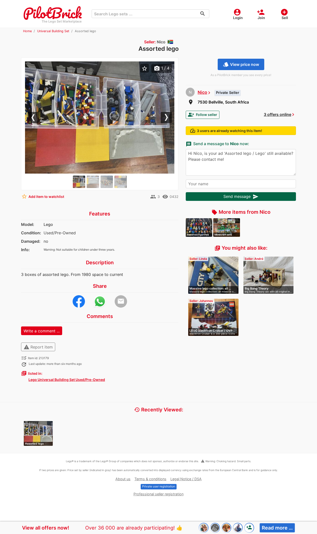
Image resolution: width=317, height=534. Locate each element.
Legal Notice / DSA (186, 479)
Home (27, 31)
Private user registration (158, 486)
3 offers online (277, 114)
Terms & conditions (150, 479)
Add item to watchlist (42, 196)
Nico (202, 92)
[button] (36, 117)
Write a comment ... (42, 330)
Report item (38, 347)
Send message (241, 197)
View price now (241, 64)
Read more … (277, 528)
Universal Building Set (53, 31)
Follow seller (202, 115)
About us (123, 479)
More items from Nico (240, 212)
